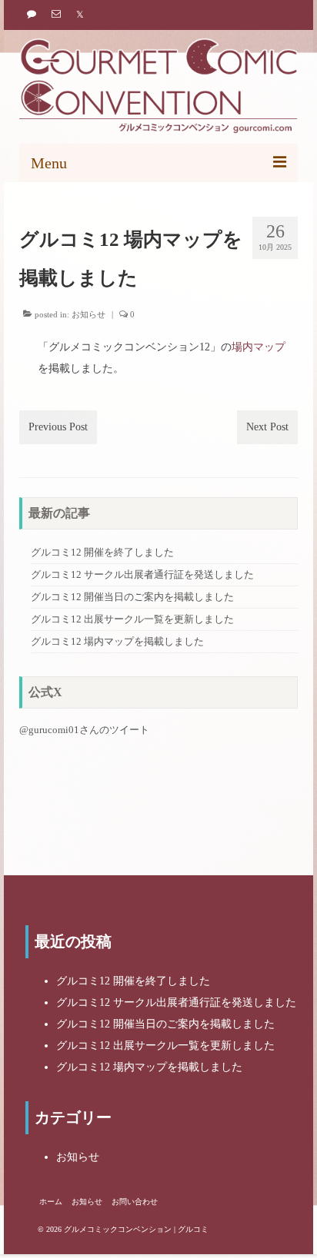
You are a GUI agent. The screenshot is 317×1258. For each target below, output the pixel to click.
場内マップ (258, 347)
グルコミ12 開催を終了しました (102, 552)
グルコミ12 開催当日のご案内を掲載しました (132, 597)
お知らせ (88, 314)
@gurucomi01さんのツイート (84, 730)
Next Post (267, 427)
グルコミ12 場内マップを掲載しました (117, 641)
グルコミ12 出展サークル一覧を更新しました (132, 619)
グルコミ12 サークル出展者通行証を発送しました (142, 574)
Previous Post (58, 427)
